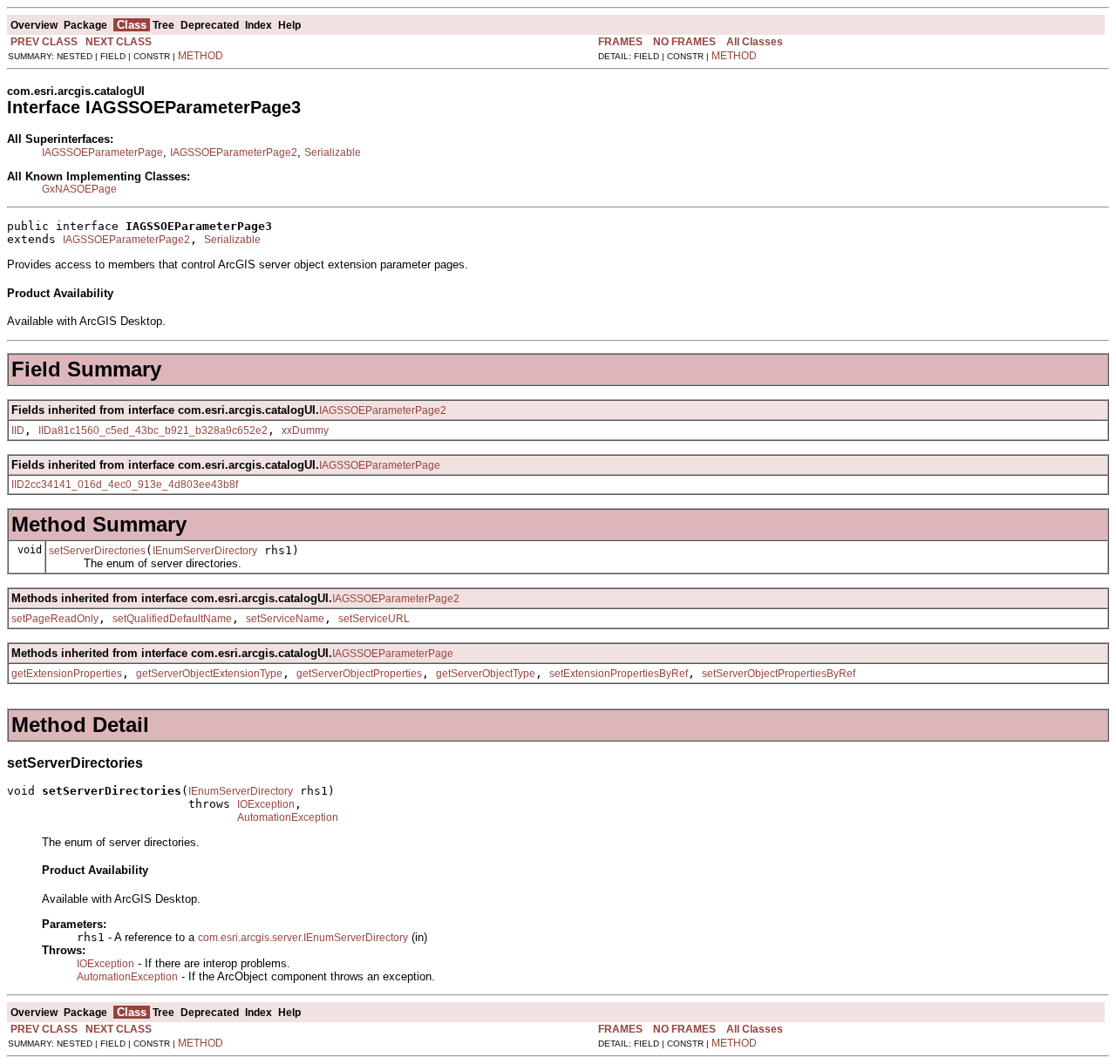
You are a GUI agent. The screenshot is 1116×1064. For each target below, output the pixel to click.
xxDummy (305, 430)
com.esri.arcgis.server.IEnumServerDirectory (303, 938)
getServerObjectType (485, 674)
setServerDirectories (97, 551)
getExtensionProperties (66, 674)
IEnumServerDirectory (205, 551)
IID (17, 430)
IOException (266, 804)
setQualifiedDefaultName (172, 619)
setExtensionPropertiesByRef (618, 674)
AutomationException (287, 817)
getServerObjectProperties (359, 674)
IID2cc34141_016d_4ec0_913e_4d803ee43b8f (124, 484)
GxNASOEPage (79, 189)
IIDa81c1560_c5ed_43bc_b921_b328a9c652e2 (153, 430)
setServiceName (285, 619)
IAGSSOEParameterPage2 (233, 152)
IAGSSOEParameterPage (102, 152)
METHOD (200, 56)
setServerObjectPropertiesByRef (778, 674)
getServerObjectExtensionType (209, 674)
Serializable (332, 152)
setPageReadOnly (55, 619)
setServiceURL (374, 619)
